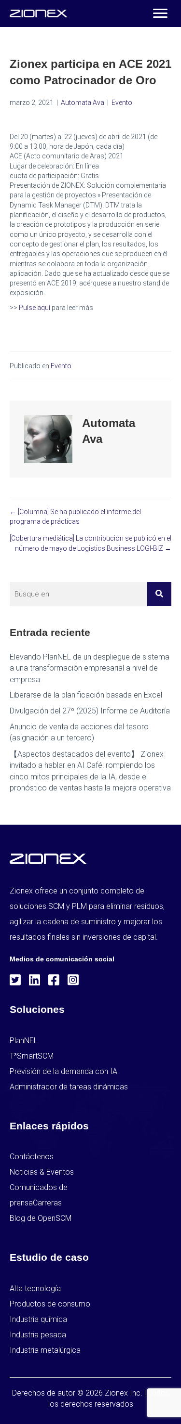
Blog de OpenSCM (40, 1218)
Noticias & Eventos (42, 1172)
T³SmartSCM (32, 1056)
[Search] (159, 594)
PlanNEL (24, 1040)
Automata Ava (82, 102)
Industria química (38, 1319)
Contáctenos (32, 1156)
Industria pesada (38, 1334)
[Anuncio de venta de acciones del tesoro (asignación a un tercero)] (90, 732)
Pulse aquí (34, 307)
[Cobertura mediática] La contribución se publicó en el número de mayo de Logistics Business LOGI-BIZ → (90, 543)
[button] (160, 13)
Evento (121, 102)
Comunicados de (39, 1187)
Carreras (47, 1202)
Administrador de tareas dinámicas (69, 1086)
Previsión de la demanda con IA (63, 1071)
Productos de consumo (50, 1303)
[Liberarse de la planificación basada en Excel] (90, 695)
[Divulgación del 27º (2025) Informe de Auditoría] (90, 711)
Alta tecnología (35, 1288)
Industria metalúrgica (45, 1350)
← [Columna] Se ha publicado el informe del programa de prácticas (75, 516)
